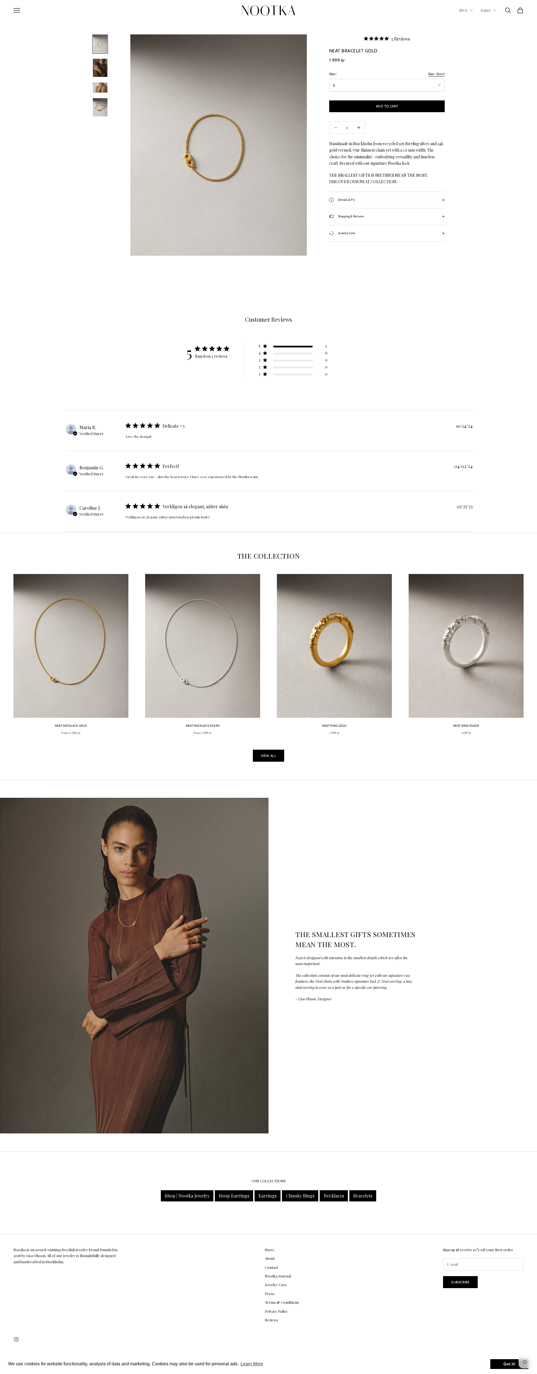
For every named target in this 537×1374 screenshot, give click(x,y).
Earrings (267, 1196)
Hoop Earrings (234, 1196)
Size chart (436, 73)
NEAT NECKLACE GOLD (71, 726)
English (486, 10)
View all (268, 756)
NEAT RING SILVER (466, 726)
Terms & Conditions (282, 1302)
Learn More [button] (252, 1363)
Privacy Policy (276, 1311)
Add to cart (387, 106)
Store (269, 1249)
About (270, 1258)
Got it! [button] (509, 1364)
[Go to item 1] (100, 44)
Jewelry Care (276, 1284)
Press (269, 1293)
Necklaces (334, 1196)
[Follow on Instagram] (16, 1339)
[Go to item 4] (100, 107)
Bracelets (362, 1196)
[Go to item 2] (100, 67)
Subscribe (460, 1282)
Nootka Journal (278, 1276)
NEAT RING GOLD (334, 726)
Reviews (271, 1319)
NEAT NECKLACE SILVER (203, 726)
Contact (271, 1267)
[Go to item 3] (100, 87)
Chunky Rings (300, 1196)
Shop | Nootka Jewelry (187, 1196)
